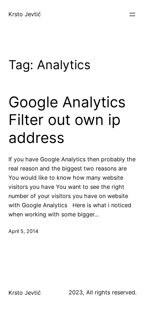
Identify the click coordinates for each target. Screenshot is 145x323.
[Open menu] (132, 14)
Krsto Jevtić (24, 14)
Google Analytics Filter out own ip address (67, 119)
